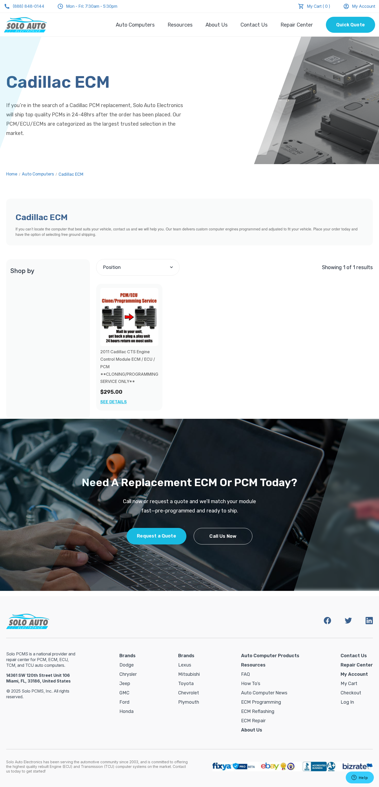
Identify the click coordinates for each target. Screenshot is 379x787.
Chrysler (128, 674)
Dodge (126, 665)
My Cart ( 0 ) (318, 6)
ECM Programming (261, 702)
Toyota (186, 683)
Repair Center (297, 25)
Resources (180, 25)
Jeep (124, 683)
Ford (124, 702)
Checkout (351, 693)
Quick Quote (350, 25)
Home (11, 174)
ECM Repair (253, 721)
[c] (129, 317)
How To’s (250, 683)
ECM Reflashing (257, 711)
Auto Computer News (264, 693)
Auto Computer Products (270, 655)
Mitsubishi (189, 674)
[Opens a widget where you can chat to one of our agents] (359, 778)
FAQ (245, 674)
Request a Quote (156, 536)
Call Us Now (222, 536)
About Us (216, 25)
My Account (363, 6)
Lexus (184, 665)
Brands (127, 655)
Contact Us (254, 25)
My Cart (349, 683)
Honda (126, 711)
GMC (124, 693)
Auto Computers (135, 25)
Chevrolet (188, 693)
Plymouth (188, 702)
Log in (347, 702)
